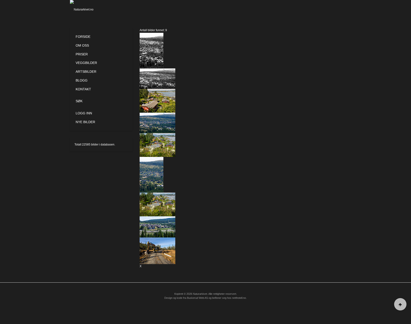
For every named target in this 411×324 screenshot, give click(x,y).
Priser (82, 54)
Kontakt (83, 89)
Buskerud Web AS (197, 297)
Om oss (82, 45)
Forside (83, 37)
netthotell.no (239, 297)
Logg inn (84, 113)
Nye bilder (85, 122)
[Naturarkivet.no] (89, 9)
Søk (79, 101)
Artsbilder (86, 71)
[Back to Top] (400, 304)
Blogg (82, 80)
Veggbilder (86, 63)
